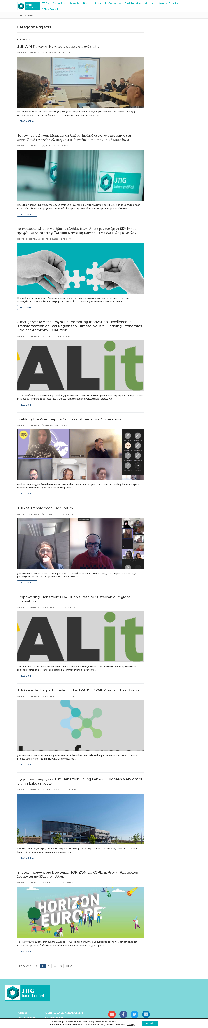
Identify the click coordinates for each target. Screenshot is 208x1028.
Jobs (67, 336)
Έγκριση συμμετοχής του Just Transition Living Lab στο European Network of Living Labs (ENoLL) (79, 781)
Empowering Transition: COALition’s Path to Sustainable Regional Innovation (74, 599)
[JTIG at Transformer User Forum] (80, 543)
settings (131, 1024)
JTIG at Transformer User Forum (45, 508)
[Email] (112, 1014)
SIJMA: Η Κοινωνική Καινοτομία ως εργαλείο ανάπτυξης (58, 46)
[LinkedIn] (146, 1014)
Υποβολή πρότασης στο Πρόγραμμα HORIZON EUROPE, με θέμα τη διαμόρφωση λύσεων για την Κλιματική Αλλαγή (77, 874)
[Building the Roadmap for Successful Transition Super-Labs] (80, 454)
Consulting (66, 52)
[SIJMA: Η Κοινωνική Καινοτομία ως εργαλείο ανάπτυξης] (80, 82)
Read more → (27, 121)
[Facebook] (123, 1014)
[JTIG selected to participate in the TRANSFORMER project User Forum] (80, 725)
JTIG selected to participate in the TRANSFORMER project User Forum (78, 690)
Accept (149, 1023)
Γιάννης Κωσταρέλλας (29, 52)
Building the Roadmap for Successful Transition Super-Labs (69, 419)
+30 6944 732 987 (55, 1017)
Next (69, 965)
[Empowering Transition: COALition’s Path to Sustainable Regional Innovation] (80, 636)
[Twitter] (134, 1014)
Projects (63, 146)
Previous (25, 965)
